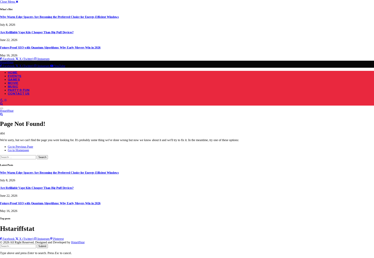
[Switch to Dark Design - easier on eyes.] (2, 100)
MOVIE (13, 83)
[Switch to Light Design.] (5, 100)
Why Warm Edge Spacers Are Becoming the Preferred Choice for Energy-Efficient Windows (59, 17)
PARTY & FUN (18, 90)
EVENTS (14, 76)
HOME (13, 72)
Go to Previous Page (20, 146)
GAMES (14, 79)
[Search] (1, 103)
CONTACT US (19, 93)
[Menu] (1, 108)
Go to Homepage (18, 150)
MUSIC (13, 86)
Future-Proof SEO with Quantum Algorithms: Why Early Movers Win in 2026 (50, 47)
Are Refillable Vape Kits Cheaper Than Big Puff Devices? (37, 32)
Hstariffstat (78, 242)
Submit (42, 246)
